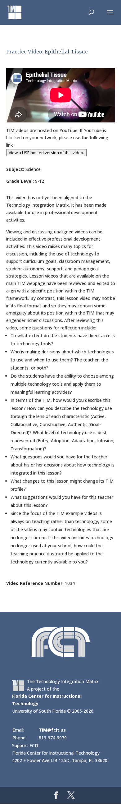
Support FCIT (25, 745)
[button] (110, 16)
